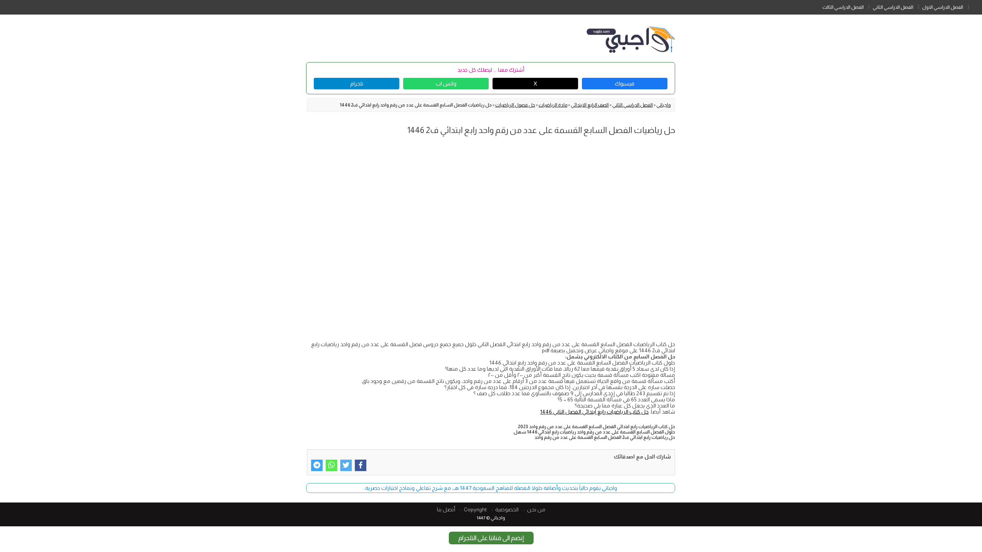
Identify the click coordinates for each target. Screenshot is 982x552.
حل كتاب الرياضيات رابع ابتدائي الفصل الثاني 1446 (594, 412)
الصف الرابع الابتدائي (590, 105)
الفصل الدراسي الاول (942, 7)
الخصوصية (507, 509)
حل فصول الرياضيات (515, 105)
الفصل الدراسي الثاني (893, 7)
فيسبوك (624, 83)
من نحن (536, 509)
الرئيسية (975, 6)
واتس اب (446, 83)
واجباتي (663, 105)
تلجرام (356, 83)
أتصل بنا (446, 509)
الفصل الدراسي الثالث (843, 7)
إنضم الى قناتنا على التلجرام (491, 538)
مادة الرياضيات (553, 105)
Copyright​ (475, 509)
